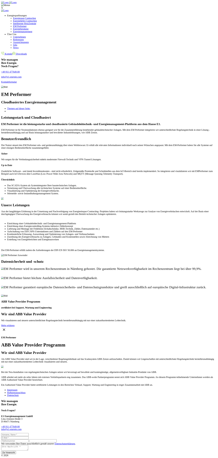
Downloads (21, 54)
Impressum (12, 390)
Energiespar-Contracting (24, 18)
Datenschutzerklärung (65, 443)
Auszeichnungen (21, 42)
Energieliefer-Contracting (25, 21)
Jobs (15, 45)
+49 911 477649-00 (10, 72)
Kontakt (8, 54)
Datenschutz (13, 395)
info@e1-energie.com (11, 77)
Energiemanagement (22, 31)
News (16, 47)
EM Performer (20, 26)
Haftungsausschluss (16, 392)
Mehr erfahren (8, 325)
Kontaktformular (9, 82)
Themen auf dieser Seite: (18, 108)
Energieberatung (20, 29)
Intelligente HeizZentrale (24, 23)
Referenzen (18, 39)
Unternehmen (19, 37)
